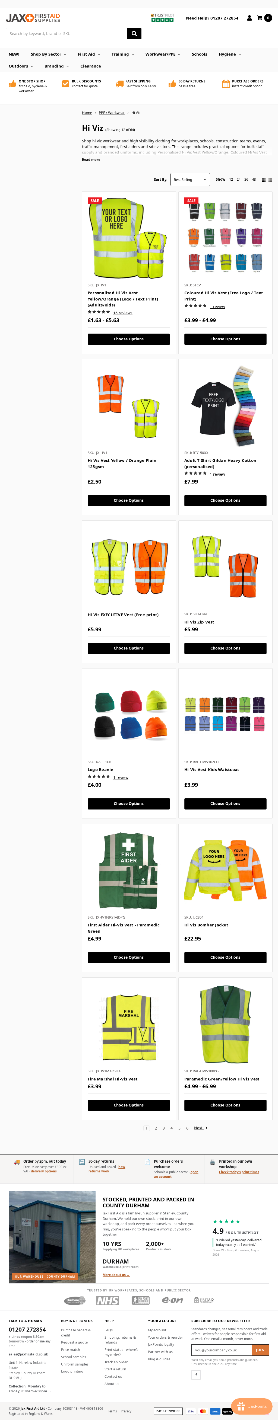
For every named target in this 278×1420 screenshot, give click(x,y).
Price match (70, 1349)
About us (112, 1383)
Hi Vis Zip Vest (199, 622)
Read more (91, 159)
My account (157, 1330)
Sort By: (161, 179)
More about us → (116, 1274)
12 (231, 179)
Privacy (126, 1411)
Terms (112, 1411)
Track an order (116, 1362)
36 (246, 179)
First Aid (86, 54)
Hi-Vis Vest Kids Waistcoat (211, 769)
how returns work (107, 1169)
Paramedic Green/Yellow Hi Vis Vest (222, 1079)
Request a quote (74, 1342)
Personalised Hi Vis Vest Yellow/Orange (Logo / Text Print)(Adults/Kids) (123, 299)
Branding (54, 66)
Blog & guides (159, 1359)
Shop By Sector (46, 54)
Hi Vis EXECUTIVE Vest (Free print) (123, 614)
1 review (217, 306)
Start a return (115, 1369)
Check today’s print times (239, 1172)
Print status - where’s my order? (121, 1352)
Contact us (113, 1376)
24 (239, 179)
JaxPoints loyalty (161, 1344)
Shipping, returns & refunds (120, 1340)
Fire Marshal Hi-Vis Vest (113, 1079)
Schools (199, 54)
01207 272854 (27, 1330)
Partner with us (160, 1351)
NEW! (14, 54)
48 (254, 179)
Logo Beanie (100, 769)
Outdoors (18, 66)
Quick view (128, 238)
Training (120, 54)
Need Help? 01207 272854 (212, 18)
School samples (73, 1357)
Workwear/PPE (160, 54)
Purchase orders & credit (76, 1333)
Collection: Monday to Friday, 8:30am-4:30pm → (30, 1389)
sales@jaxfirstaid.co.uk (28, 1354)
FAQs (109, 1330)
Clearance (90, 66)
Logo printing (72, 1371)
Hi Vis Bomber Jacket (206, 925)
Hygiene (227, 54)
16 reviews (122, 312)
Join (260, 1350)
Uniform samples (75, 1364)
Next (199, 1128)
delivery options (44, 1171)
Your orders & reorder (165, 1337)
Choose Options (129, 338)
